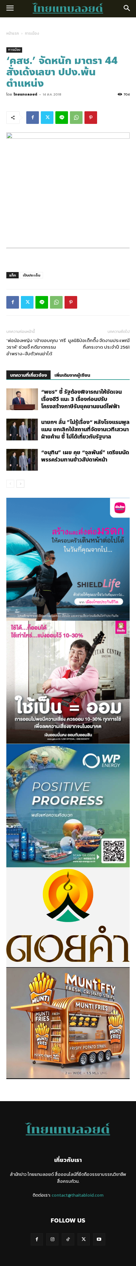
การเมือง (32, 33)
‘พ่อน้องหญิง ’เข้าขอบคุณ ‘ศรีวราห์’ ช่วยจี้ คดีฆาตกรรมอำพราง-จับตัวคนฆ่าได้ (36, 347)
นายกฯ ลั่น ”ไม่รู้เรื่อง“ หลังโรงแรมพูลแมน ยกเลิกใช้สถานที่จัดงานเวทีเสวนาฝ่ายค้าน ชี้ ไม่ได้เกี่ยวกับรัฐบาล (85, 429)
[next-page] (20, 484)
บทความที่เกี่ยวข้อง (28, 375)
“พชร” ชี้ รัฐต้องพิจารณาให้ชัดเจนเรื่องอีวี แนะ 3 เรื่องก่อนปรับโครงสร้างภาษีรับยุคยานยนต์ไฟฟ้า (81, 399)
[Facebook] (32, 117)
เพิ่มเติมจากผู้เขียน (72, 375)
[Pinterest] (90, 117)
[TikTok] (68, 1239)
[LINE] (61, 117)
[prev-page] (10, 484)
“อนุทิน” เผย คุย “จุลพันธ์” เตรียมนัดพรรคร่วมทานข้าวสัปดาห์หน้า (85, 456)
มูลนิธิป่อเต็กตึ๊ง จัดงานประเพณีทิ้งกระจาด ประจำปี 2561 (99, 343)
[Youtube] (99, 1239)
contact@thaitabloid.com (77, 1195)
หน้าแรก (12, 33)
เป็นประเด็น (31, 275)
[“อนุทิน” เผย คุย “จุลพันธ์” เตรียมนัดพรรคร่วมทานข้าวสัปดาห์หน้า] (22, 460)
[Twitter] (47, 117)
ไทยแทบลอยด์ (25, 94)
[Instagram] (52, 1239)
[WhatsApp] (76, 117)
